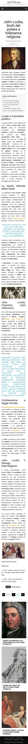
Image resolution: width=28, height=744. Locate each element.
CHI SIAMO (12, 738)
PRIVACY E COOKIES (8, 739)
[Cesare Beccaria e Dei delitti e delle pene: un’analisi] (14, 665)
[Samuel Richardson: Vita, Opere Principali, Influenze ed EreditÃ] (14, 620)
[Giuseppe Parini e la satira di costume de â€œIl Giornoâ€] (14, 709)
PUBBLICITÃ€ (16, 739)
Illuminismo (16, 587)
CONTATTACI (19, 738)
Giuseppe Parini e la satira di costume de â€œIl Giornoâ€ (13, 732)
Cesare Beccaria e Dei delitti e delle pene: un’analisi (11, 687)
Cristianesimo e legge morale (12, 108)
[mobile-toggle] (2, 9)
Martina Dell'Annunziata (13, 41)
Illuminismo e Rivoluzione (13, 45)
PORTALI (22, 739)
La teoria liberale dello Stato (11, 102)
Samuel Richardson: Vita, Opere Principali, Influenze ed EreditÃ (14, 642)
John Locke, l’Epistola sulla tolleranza (11, 105)
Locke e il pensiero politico (11, 100)
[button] (26, 9)
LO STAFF (7, 738)
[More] (23, 594)
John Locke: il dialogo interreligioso (13, 110)
